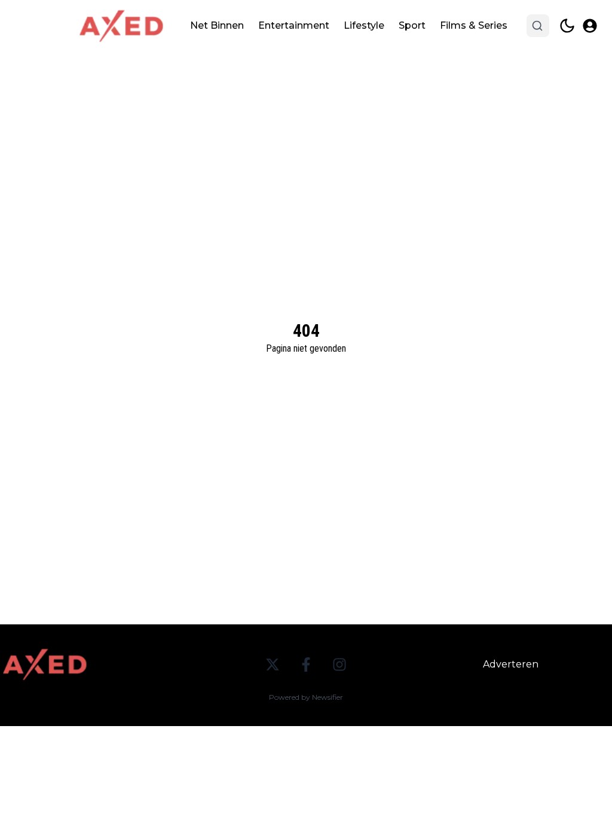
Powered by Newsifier (306, 697)
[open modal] (590, 26)
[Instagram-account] (339, 664)
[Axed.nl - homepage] (121, 26)
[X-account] (272, 664)
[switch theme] (567, 25)
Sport (412, 25)
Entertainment (293, 25)
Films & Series (473, 25)
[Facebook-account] (306, 664)
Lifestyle (364, 25)
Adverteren (510, 664)
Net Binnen (217, 25)
